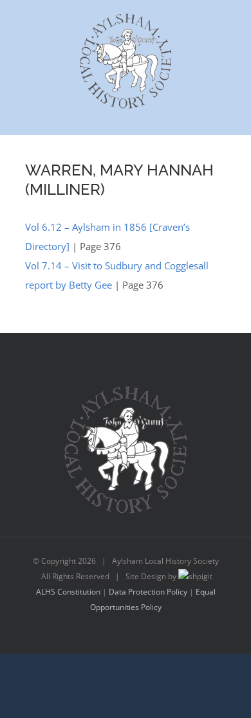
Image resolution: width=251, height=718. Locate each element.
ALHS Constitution (68, 591)
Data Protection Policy (148, 591)
